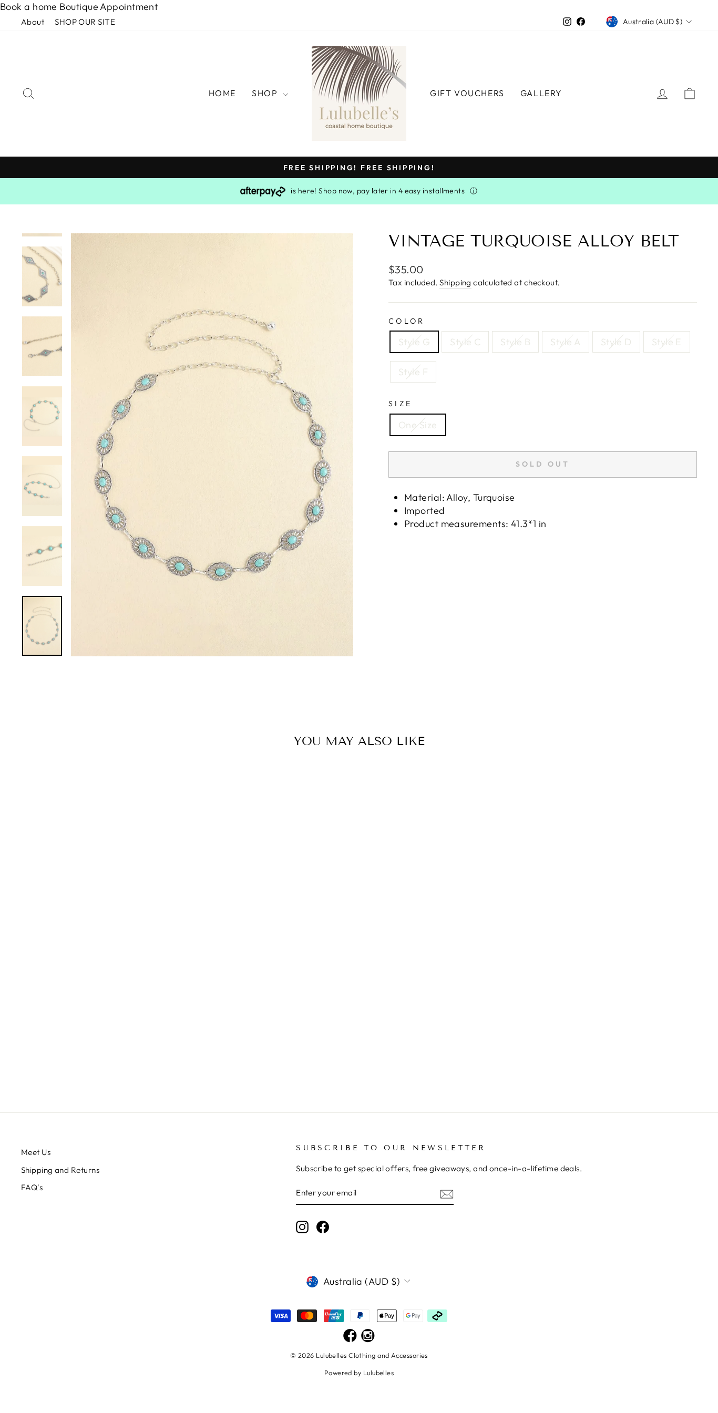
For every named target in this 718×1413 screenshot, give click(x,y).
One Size (417, 425)
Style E (667, 342)
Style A (565, 342)
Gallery (541, 93)
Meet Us (35, 1152)
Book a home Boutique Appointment (79, 7)
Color (406, 321)
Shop (266, 93)
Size (400, 403)
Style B (515, 342)
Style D (616, 342)
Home (222, 93)
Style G (414, 342)
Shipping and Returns (60, 1170)
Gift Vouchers (467, 93)
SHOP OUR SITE (85, 22)
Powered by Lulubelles (359, 1372)
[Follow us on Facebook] (350, 1336)
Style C (465, 342)
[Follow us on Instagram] (367, 1336)
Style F (413, 372)
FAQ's (32, 1187)
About (32, 22)
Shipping (455, 282)
